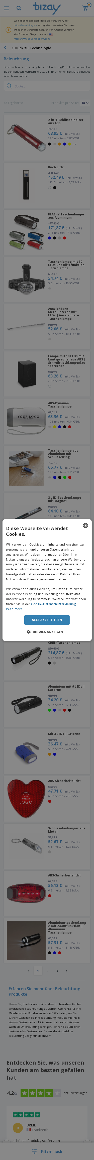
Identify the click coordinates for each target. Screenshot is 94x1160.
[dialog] (46, 580)
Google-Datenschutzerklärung (53, 604)
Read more (14, 609)
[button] (47, 632)
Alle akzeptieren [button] (47, 620)
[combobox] (85, 525)
